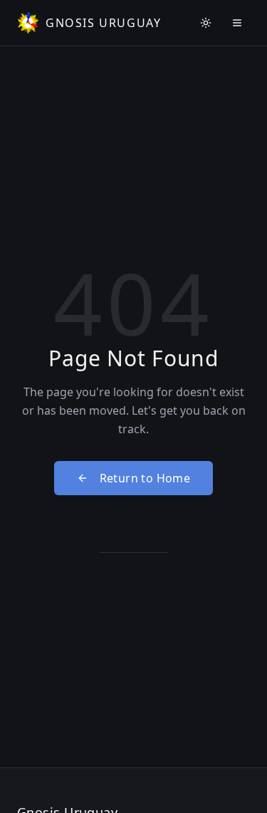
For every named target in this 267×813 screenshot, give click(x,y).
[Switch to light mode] (206, 23)
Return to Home (145, 478)
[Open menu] (237, 23)
